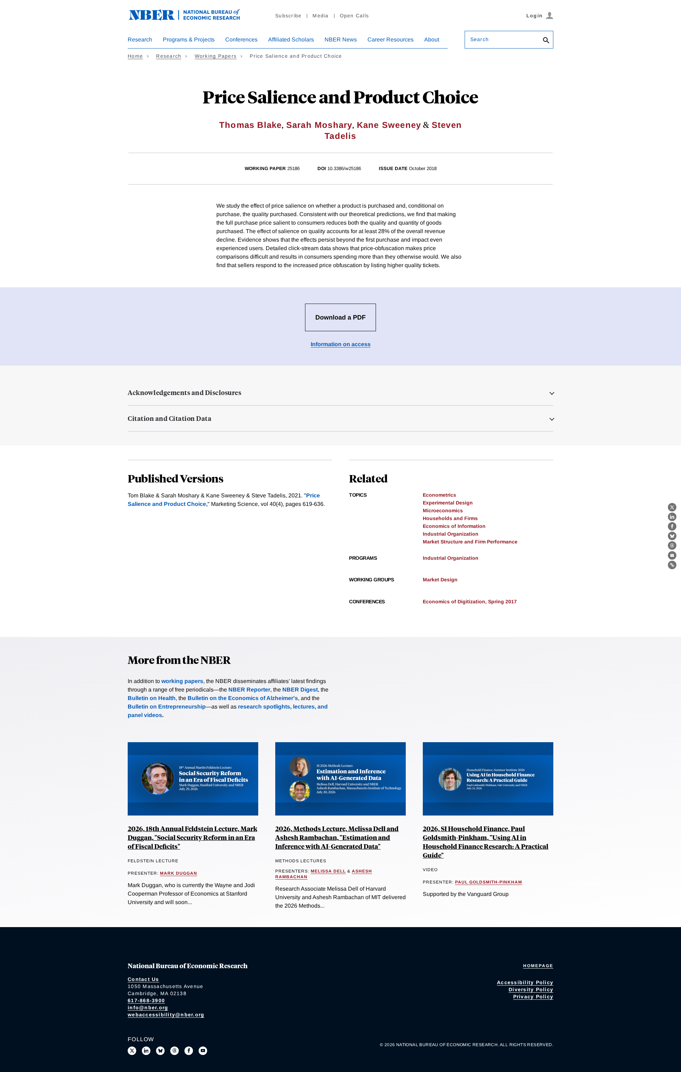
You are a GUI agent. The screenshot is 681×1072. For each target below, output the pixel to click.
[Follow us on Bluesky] (160, 1050)
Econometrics (439, 495)
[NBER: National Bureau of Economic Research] (190, 19)
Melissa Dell (328, 871)
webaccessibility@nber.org (166, 1014)
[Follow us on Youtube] (203, 1050)
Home (135, 56)
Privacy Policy (533, 996)
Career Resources (390, 39)
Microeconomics (443, 510)
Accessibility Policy (525, 982)
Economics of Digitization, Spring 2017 (470, 601)
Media (320, 15)
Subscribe (288, 15)
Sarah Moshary (319, 125)
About (431, 39)
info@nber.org (148, 1007)
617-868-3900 (146, 1000)
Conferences (241, 39)
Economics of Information (454, 526)
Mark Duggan (178, 873)
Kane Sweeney (389, 125)
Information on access (341, 344)
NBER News (341, 39)
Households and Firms (450, 518)
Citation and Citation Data (169, 418)
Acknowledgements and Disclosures (184, 392)
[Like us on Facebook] (188, 1050)
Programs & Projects (189, 39)
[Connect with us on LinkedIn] (146, 1050)
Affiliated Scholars (291, 39)
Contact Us (143, 979)
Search (479, 39)
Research (140, 39)
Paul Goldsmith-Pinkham (488, 882)
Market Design (440, 579)
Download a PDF (340, 317)
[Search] (546, 41)
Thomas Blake (250, 125)
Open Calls (354, 15)
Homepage (538, 965)
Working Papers (216, 56)
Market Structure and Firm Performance (470, 542)
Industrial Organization (450, 534)
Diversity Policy (531, 989)
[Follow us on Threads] (174, 1050)
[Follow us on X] (132, 1050)
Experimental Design (448, 503)
